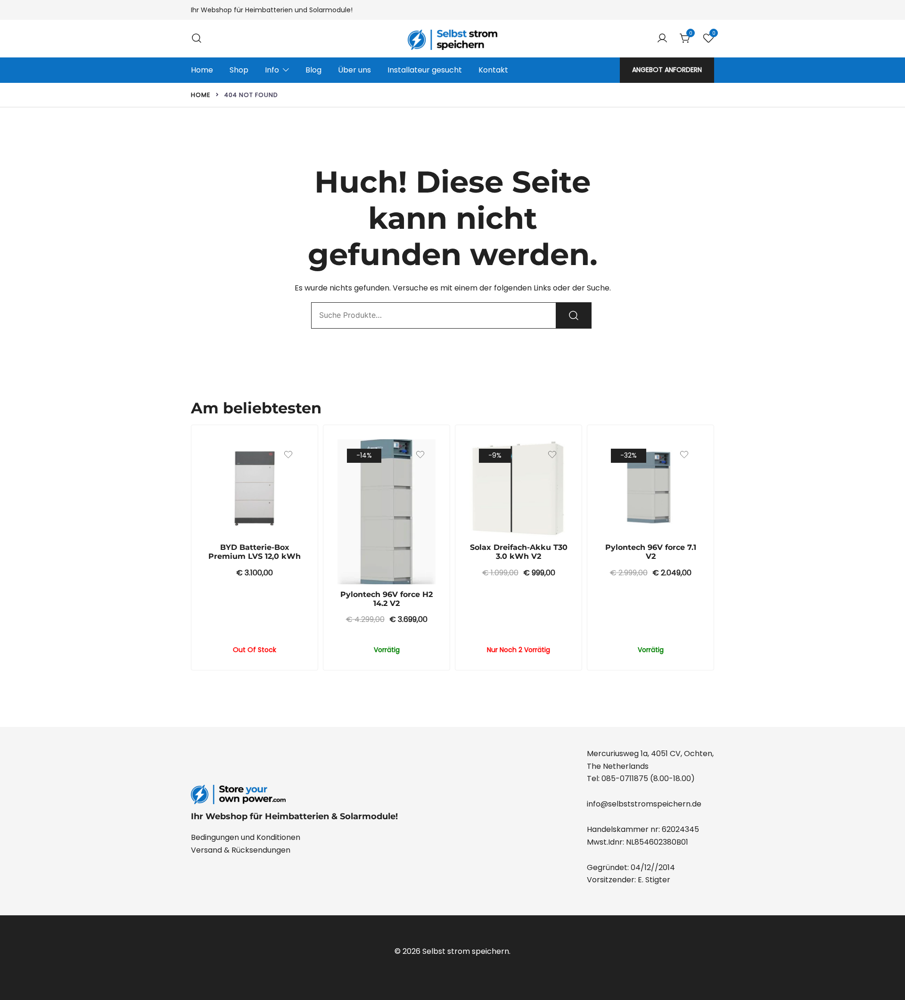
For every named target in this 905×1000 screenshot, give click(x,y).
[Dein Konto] (662, 38)
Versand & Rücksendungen (240, 850)
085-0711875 (624, 778)
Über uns (354, 70)
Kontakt (493, 70)
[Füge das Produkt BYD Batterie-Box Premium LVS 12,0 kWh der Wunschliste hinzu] (288, 454)
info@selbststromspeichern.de (644, 803)
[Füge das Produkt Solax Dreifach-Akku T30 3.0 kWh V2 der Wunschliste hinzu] (552, 454)
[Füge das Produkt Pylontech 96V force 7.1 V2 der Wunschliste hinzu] (684, 454)
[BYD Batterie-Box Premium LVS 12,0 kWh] (255, 488)
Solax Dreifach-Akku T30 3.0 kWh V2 (519, 552)
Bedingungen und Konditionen (245, 837)
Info (272, 70)
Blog (313, 70)
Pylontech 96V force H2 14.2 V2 (386, 599)
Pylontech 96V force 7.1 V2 (650, 552)
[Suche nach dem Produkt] (574, 315)
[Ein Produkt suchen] (196, 38)
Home (202, 70)
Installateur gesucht (424, 70)
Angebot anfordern (667, 69)
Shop (239, 70)
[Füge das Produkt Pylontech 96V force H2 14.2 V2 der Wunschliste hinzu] (420, 454)
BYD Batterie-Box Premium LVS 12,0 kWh (254, 552)
